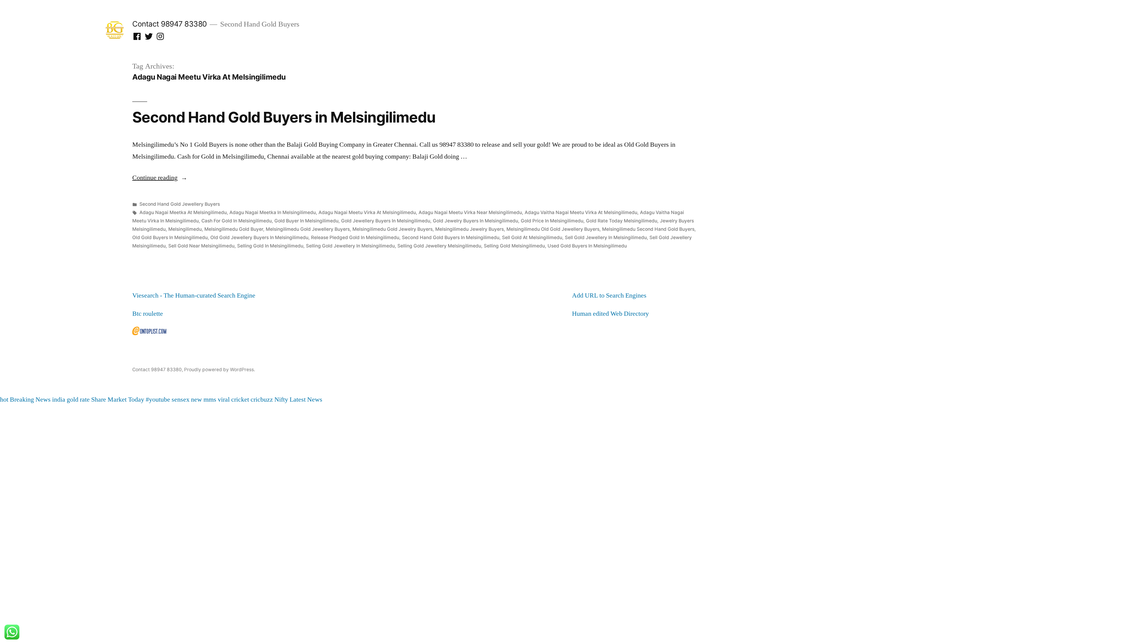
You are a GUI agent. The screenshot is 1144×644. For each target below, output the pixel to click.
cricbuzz (262, 399)
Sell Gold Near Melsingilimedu (201, 246)
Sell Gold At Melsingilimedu (532, 237)
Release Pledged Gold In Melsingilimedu (355, 237)
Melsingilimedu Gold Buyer (233, 229)
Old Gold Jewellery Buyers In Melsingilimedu (259, 237)
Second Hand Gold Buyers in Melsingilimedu (284, 117)
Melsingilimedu (185, 229)
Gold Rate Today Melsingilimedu (621, 221)
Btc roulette (147, 313)
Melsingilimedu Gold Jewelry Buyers (392, 229)
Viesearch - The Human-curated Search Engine (193, 295)
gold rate (78, 399)
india (58, 399)
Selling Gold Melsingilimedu (514, 246)
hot (4, 399)
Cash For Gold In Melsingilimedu (236, 221)
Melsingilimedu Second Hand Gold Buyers (648, 229)
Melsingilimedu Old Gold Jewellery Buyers (552, 229)
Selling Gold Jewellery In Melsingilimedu (350, 246)
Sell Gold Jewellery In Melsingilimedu (606, 237)
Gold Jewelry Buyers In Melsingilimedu (475, 221)
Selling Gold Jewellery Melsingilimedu (439, 246)
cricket (240, 399)
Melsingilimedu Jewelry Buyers (469, 229)
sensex (180, 399)
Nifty (281, 399)
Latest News (306, 399)
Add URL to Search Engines (609, 295)
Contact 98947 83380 (169, 23)
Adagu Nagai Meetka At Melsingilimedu (183, 212)
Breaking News (30, 399)
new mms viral (210, 399)
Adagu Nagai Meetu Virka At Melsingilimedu (367, 212)
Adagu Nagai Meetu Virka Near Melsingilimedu (470, 212)
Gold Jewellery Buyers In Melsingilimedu (385, 221)
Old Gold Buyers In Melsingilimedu (170, 237)
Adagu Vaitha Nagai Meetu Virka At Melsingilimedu (581, 212)
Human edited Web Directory (610, 313)
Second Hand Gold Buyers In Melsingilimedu (450, 237)
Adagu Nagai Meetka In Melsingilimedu (272, 212)
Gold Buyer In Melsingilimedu (306, 221)
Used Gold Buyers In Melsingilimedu (587, 246)
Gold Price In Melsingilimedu (552, 221)
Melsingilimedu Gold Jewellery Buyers (308, 229)
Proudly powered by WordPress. (219, 369)
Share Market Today (117, 399)
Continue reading (159, 178)
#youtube (158, 399)
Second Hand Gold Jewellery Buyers (179, 204)
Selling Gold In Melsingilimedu (270, 246)
